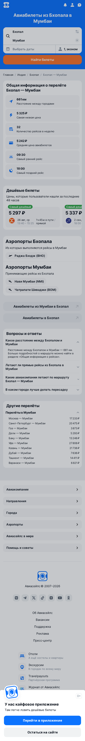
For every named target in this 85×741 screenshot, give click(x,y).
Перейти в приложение (42, 720)
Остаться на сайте (42, 732)
